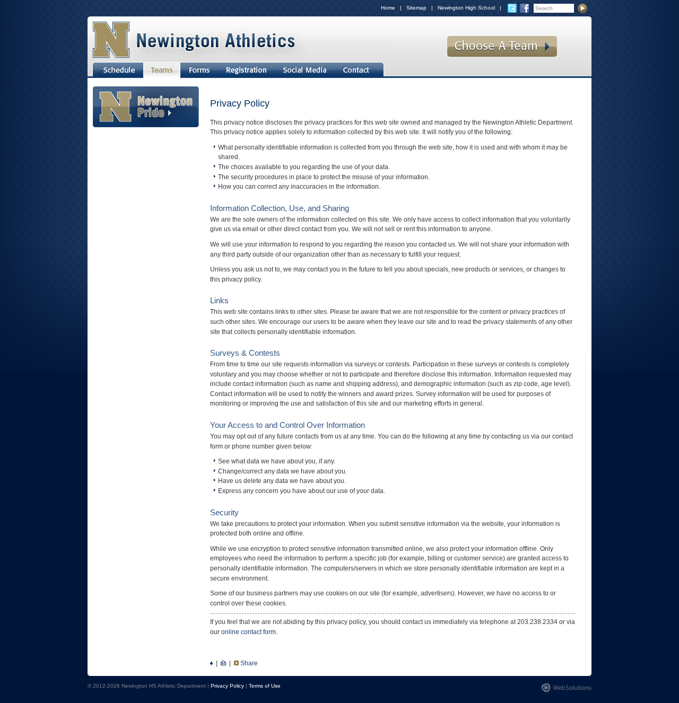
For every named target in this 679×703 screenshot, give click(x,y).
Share (249, 663)
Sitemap (416, 8)
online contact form (248, 632)
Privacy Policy (227, 686)
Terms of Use (265, 686)
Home (388, 8)
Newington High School (466, 8)
